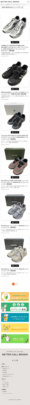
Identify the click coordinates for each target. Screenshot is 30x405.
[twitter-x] (15, 360)
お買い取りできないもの (8, 374)
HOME (3, 364)
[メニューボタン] (28, 1)
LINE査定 (5, 372)
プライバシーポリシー (8, 393)
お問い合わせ (6, 386)
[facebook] (13, 360)
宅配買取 (5, 370)
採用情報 (5, 391)
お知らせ (4, 379)
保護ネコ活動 (6, 384)
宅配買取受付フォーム (8, 376)
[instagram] (17, 360)
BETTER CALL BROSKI (10, 2)
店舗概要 (4, 389)
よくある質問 (6, 382)
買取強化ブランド (7, 368)
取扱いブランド (5, 366)
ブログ (4, 380)
